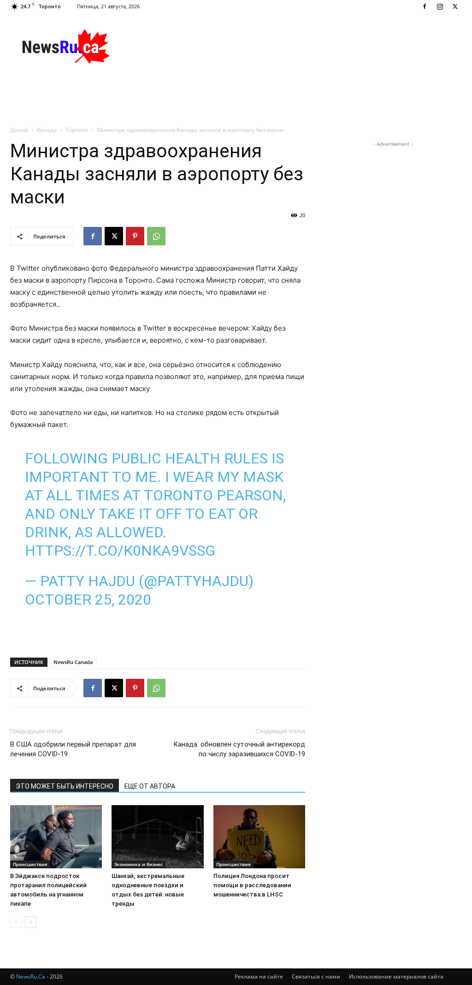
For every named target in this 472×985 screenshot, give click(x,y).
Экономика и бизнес (138, 864)
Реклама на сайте (259, 976)
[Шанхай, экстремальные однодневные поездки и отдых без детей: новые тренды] (157, 836)
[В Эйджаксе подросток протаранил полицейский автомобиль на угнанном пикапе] (56, 836)
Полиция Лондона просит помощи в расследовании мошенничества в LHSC (252, 885)
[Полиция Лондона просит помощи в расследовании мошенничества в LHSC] (259, 836)
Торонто (76, 130)
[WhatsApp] (156, 236)
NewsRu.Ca (30, 976)
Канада (47, 130)
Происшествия (30, 864)
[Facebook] (424, 6)
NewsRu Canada (73, 662)
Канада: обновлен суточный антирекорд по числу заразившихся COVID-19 (239, 749)
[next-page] (30, 922)
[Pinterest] (135, 236)
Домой (19, 130)
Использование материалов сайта (396, 976)
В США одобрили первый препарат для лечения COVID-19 (73, 749)
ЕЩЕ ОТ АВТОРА (149, 786)
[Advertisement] (294, 46)
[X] (455, 6)
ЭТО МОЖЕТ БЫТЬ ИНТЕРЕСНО (64, 786)
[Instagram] (440, 6)
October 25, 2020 (88, 599)
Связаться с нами (316, 976)
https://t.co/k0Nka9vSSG (120, 550)
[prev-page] (16, 922)
